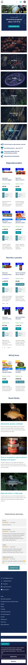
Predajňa (3, 600)
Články (2, 597)
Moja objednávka (5, 615)
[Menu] (24, 1)
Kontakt (2, 607)
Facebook (5, 574)
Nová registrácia (5, 637)
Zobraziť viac (13, 558)
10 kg (3, 297)
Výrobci (2, 595)
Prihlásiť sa (5, 634)
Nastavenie (13, 656)
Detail (5, 184)
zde (2, 652)
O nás (2, 587)
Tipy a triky (3, 612)
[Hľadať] (16, 1)
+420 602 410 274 (7, 571)
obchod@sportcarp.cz (8, 569)
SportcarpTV (6, 580)
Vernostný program (5, 605)
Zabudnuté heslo (5, 639)
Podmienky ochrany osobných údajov (9, 592)
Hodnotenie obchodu (13, 505)
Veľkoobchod (4, 610)
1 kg (7, 297)
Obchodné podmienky (6, 589)
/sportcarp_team (7, 577)
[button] (3, 9)
